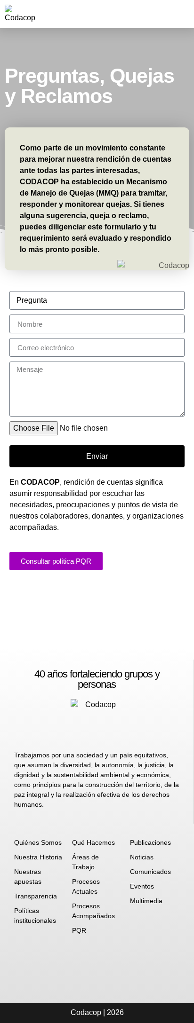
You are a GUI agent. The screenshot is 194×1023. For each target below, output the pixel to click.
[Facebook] (97, 14)
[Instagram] (113, 14)
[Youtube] (144, 14)
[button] (163, 14)
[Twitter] (128, 14)
